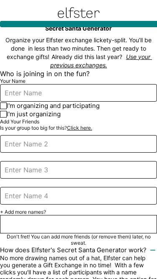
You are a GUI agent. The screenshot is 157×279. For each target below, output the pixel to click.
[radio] (78, 106)
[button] (78, 224)
